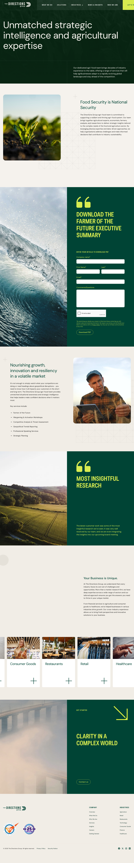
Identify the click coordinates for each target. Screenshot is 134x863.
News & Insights (95, 5)
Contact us (83, 782)
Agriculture (123, 812)
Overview (92, 812)
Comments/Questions (85, 287)
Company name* (83, 257)
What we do (47, 5)
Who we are (113, 5)
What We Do (93, 815)
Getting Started (94, 834)
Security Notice (52, 848)
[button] (62, 5)
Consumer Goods (125, 826)
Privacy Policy (96, 325)
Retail (121, 815)
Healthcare (123, 834)
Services (91, 823)
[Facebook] (119, 848)
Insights (91, 826)
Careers (91, 830)
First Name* (81, 267)
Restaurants (123, 819)
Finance (122, 830)
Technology (123, 823)
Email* (79, 277)
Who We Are (93, 819)
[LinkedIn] (130, 848)
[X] (122, 848)
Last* (103, 267)
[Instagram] (126, 848)
